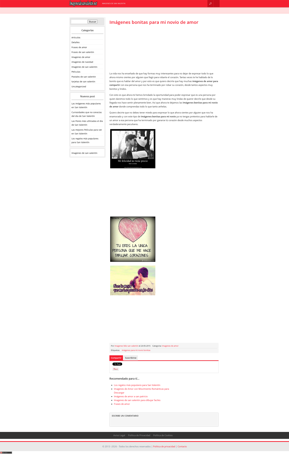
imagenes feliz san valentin (126, 345)
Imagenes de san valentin (113, 3)
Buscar (210, 3)
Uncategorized (78, 86)
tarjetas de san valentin (83, 81)
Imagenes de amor (80, 57)
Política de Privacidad (139, 435)
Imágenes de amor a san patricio (131, 396)
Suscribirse (130, 357)
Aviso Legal (119, 435)
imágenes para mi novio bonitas (136, 350)
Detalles (75, 42)
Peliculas (75, 71)
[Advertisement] (164, 48)
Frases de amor (79, 47)
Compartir (116, 357)
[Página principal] (83, 6)
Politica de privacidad (164, 446)
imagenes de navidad (82, 61)
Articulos (75, 37)
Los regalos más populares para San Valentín (137, 385)
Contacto (217, 3)
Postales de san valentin (83, 76)
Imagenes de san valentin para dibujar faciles (137, 400)
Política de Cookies (163, 435)
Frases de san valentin (82, 52)
